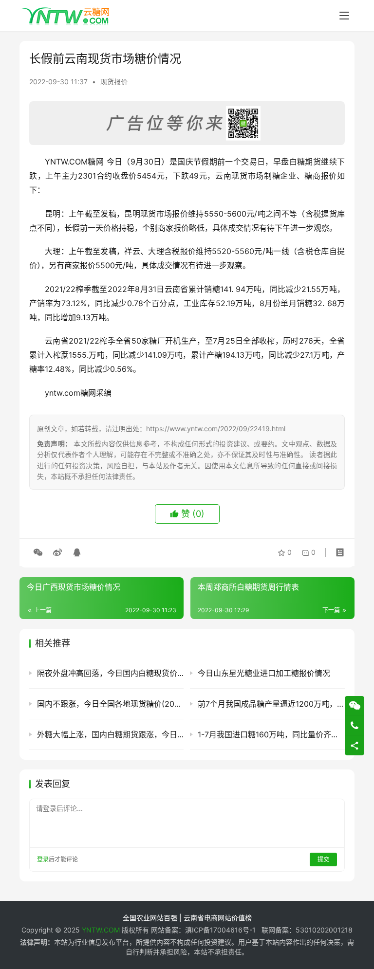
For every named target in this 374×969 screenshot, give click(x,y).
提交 (323, 859)
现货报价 (114, 81)
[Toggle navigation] (344, 15)
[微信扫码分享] (38, 552)
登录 (43, 859)
